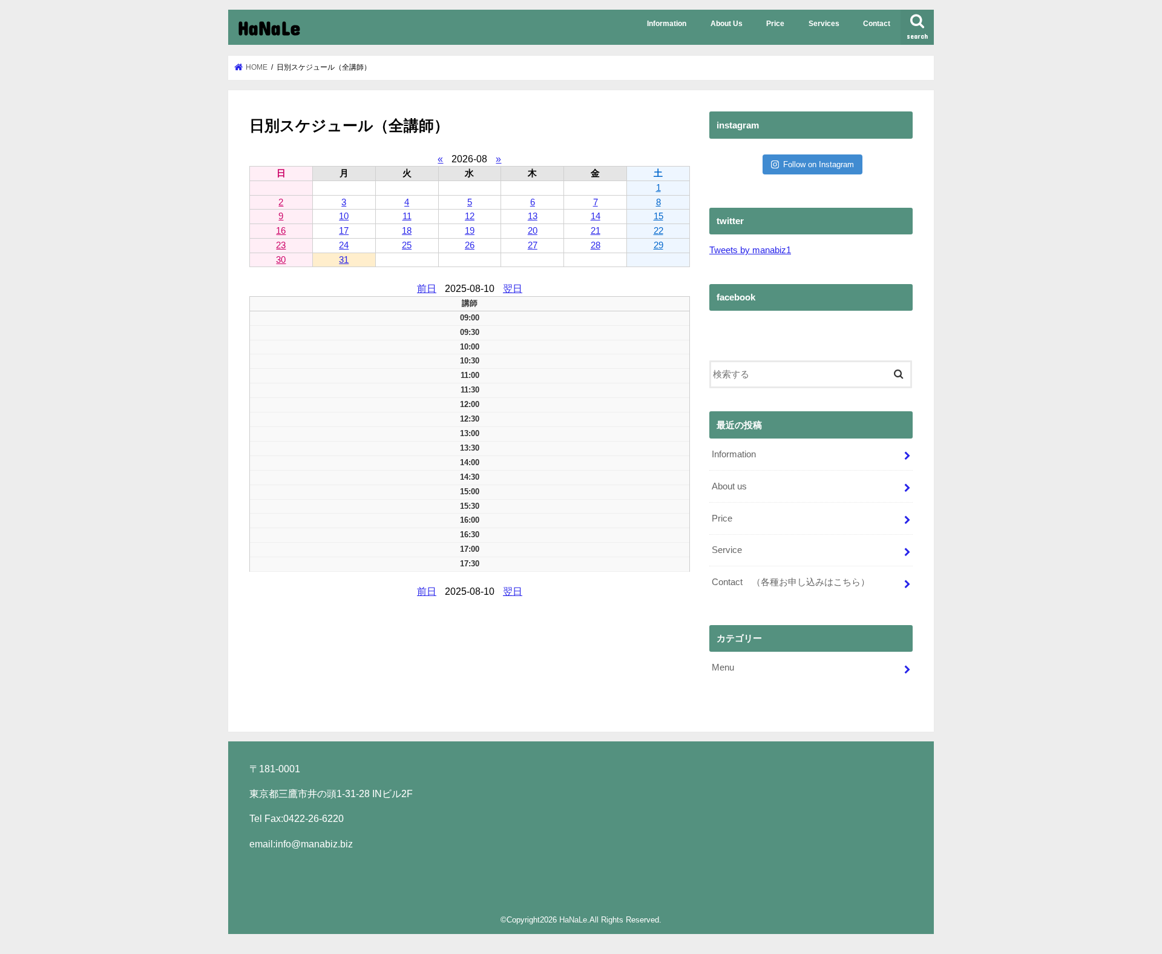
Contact (876, 23)
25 (407, 245)
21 (595, 230)
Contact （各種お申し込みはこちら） (791, 582)
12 (469, 216)
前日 (426, 288)
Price (775, 23)
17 (344, 230)
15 (658, 216)
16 (281, 230)
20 (532, 230)
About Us (727, 23)
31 (344, 259)
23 (281, 245)
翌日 (512, 288)
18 (407, 230)
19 (469, 230)
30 (281, 259)
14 (595, 216)
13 (532, 216)
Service (727, 550)
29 (658, 245)
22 (658, 230)
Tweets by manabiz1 (750, 250)
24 (344, 245)
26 (469, 245)
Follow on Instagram (818, 164)
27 (532, 245)
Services (824, 23)
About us (729, 486)
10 (344, 216)
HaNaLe (269, 27)
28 (595, 245)
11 (407, 216)
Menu (723, 667)
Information (666, 23)
